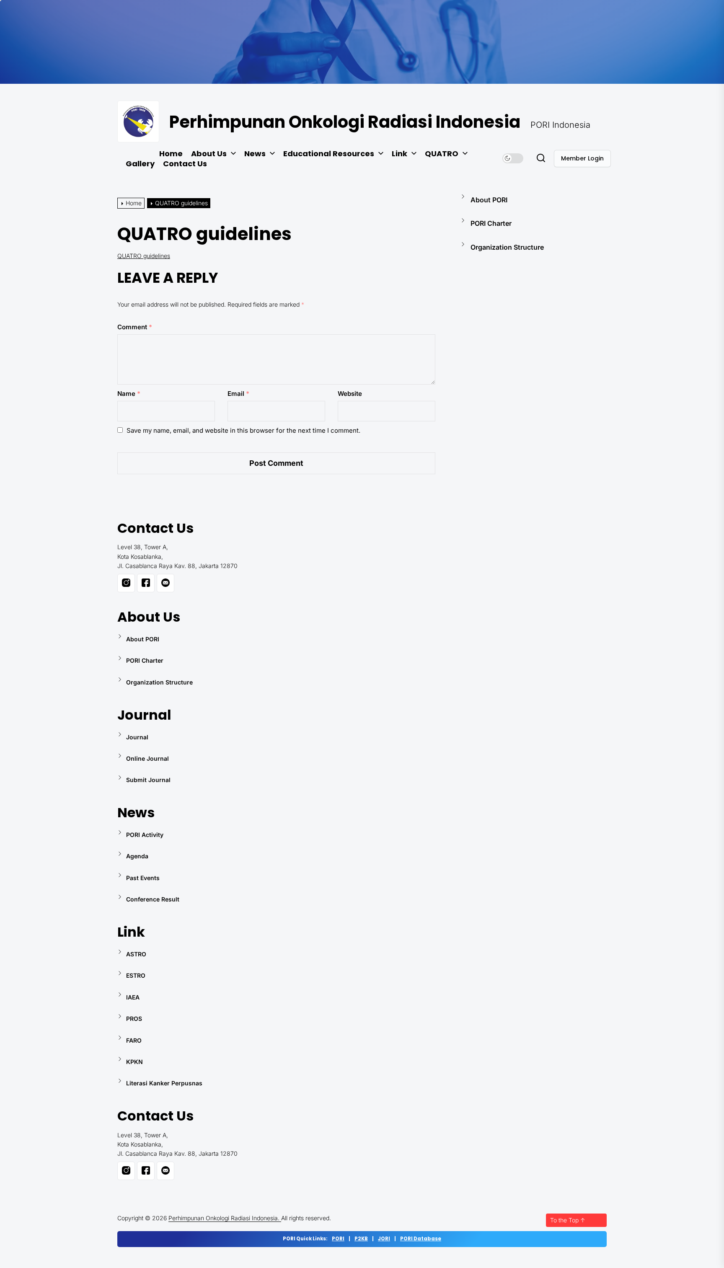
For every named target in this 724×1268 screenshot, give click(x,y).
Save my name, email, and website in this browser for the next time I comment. (243, 430)
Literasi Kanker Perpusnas (164, 1083)
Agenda (137, 856)
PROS (134, 1018)
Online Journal (147, 758)
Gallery (140, 163)
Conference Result (152, 899)
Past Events (143, 877)
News (255, 153)
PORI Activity (144, 834)
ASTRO (136, 954)
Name (128, 394)
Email (238, 394)
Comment (134, 327)
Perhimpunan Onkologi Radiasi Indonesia (344, 122)
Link (399, 153)
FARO (134, 1040)
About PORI (489, 200)
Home (171, 153)
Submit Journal (148, 779)
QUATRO (441, 153)
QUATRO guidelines (143, 255)
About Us (209, 153)
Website (350, 394)
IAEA (133, 997)
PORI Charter (491, 223)
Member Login (582, 158)
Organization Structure (507, 247)
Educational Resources (328, 153)
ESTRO (135, 975)
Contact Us (185, 163)
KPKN (134, 1061)
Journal (137, 737)
